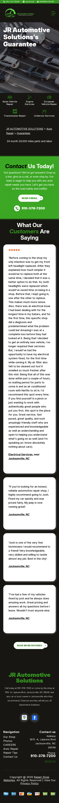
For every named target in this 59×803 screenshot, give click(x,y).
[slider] (14, 250)
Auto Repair (10, 748)
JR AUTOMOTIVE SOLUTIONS (24, 128)
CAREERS (9, 744)
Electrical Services (20, 454)
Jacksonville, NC (19, 458)
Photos (7, 740)
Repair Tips (10, 752)
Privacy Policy (29, 783)
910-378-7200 (24, 688)
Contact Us (10, 756)
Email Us (50, 761)
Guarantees (23, 133)
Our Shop (9, 736)
